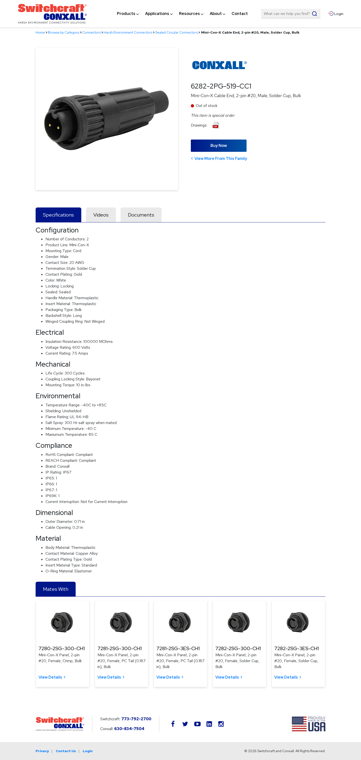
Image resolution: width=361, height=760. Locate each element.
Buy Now (218, 145)
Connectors (91, 32)
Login (88, 751)
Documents (141, 215)
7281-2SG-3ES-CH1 (178, 648)
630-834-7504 (129, 728)
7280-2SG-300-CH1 (62, 648)
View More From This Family (220, 158)
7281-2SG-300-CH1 (119, 648)
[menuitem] (126, 13)
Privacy (42, 751)
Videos (101, 215)
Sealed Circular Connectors (176, 32)
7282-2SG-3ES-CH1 (296, 648)
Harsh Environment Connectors (128, 32)
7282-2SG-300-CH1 (238, 648)
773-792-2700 (136, 718)
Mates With (55, 589)
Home (40, 32)
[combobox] (290, 14)
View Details (50, 677)
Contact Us (66, 751)
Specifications (58, 215)
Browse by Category (63, 32)
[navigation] (182, 13)
